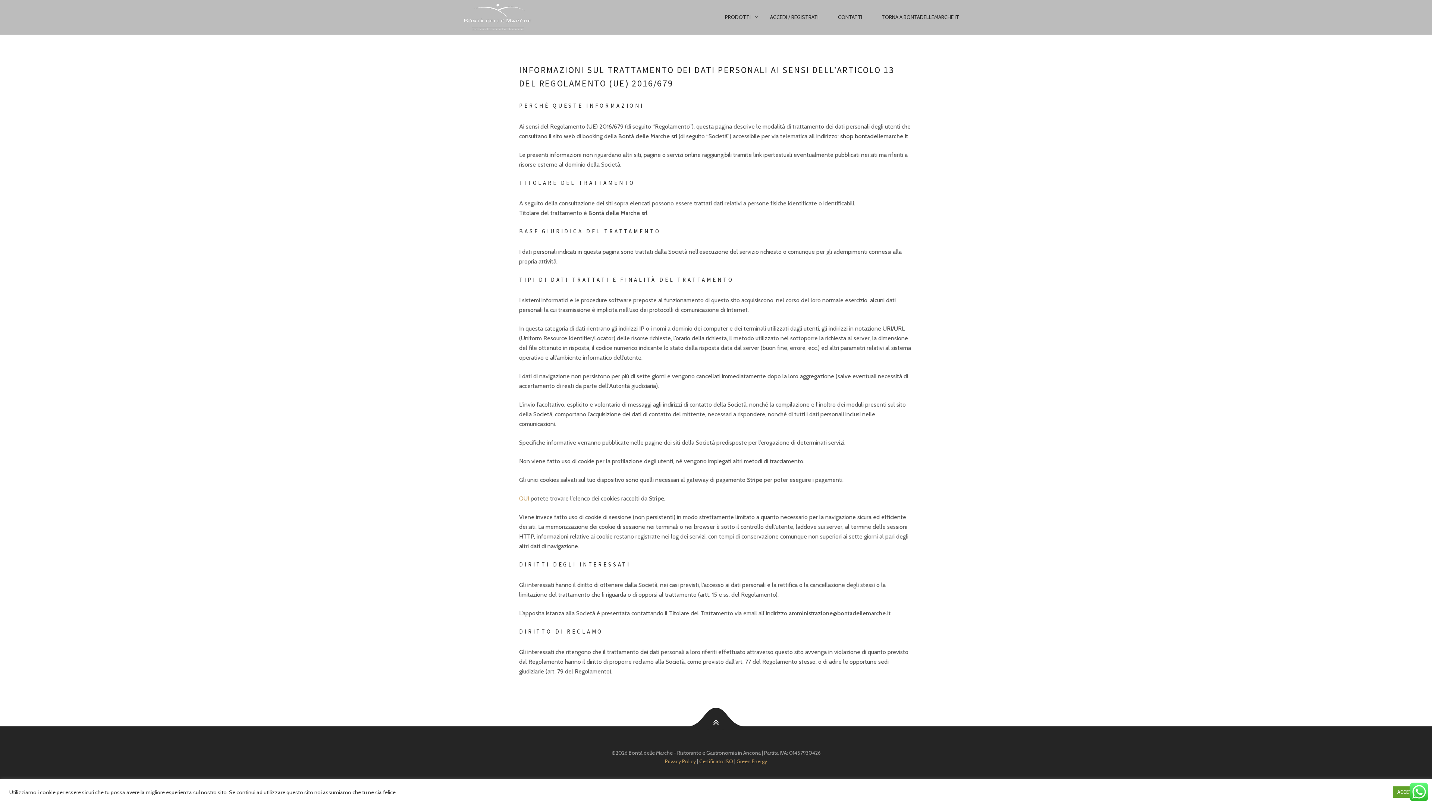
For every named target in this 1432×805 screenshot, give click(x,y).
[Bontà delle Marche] (517, 17)
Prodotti (738, 17)
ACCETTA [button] (1407, 792)
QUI (524, 498)
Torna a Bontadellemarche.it (920, 17)
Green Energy (752, 761)
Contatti (850, 17)
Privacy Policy (680, 761)
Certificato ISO (716, 761)
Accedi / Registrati (794, 17)
